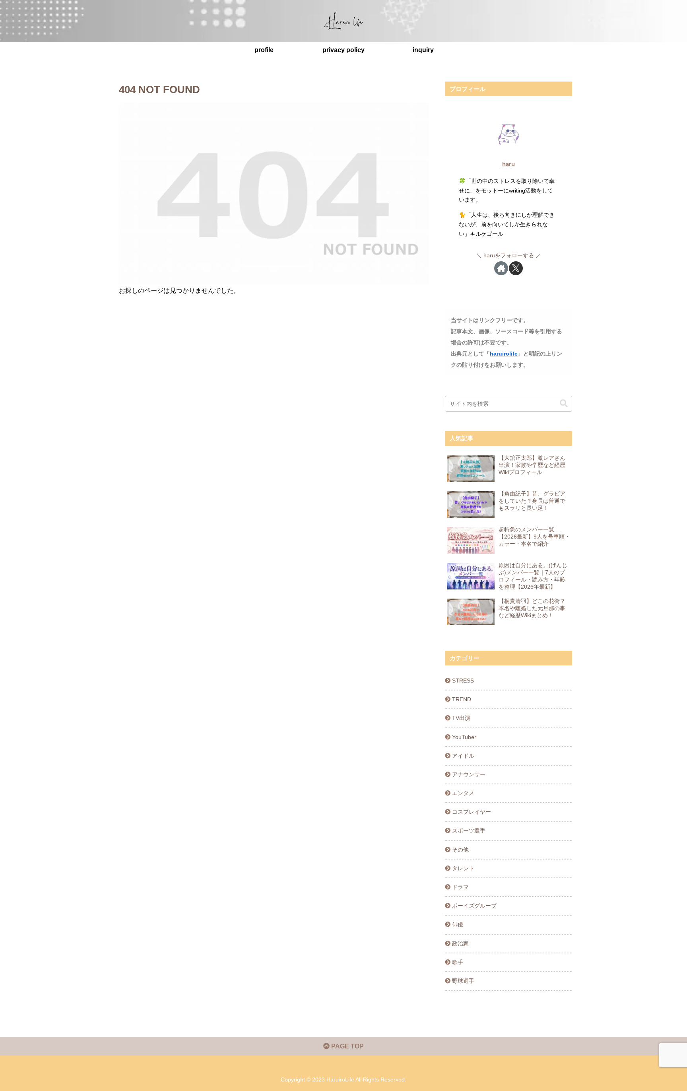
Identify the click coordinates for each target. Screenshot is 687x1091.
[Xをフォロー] (516, 268)
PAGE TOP (347, 1046)
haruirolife (504, 353)
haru (508, 164)
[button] (564, 403)
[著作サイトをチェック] (501, 268)
